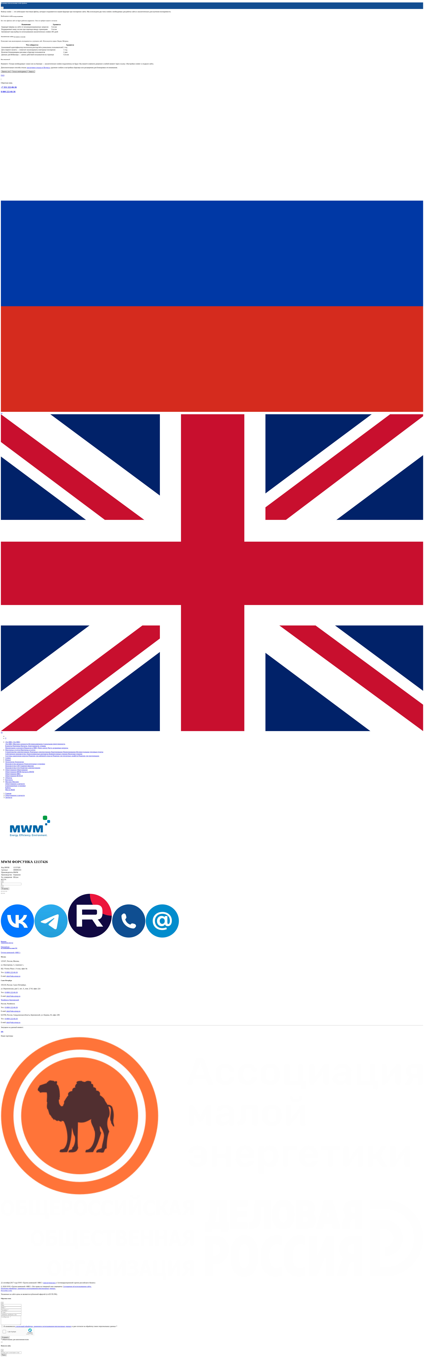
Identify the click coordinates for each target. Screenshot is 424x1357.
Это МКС (9, 744)
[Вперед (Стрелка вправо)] (4, 893)
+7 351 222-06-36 (9, 87)
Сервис (8, 758)
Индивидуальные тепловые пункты (89, 752)
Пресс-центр (43, 748)
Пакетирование (57, 752)
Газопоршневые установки (15, 786)
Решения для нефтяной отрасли (40, 756)
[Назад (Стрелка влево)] (2, 893)
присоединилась (49, 1283)
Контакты (9, 780)
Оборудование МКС (13, 774)
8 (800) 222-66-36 (11, 972)
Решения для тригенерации (89, 756)
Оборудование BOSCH (14, 776)
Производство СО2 (12, 768)
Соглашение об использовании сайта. (77, 1286)
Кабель (8, 788)
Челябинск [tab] (5, 1000)
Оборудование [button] (11, 770)
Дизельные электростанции (40, 752)
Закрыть (31, 71)
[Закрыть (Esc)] (2, 891)
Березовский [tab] (14, 1000)
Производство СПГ (12, 766)
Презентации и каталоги (14, 748)
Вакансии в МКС (31, 748)
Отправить (5, 1337)
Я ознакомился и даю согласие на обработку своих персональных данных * (60, 1326)
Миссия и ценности (20, 744)
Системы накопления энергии (16, 756)
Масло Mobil (10, 790)
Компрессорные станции (58, 754)
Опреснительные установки (34, 764)
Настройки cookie (6, 1290)
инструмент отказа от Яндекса (38, 67)
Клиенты (9, 746)
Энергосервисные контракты (37, 754)
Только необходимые (19, 71)
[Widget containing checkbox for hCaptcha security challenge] (17, 1331)
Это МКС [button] (9, 742)
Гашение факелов (27, 766)
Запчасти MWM (28, 772)
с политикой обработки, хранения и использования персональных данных (43, 1326)
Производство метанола (14, 764)
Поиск (4, 1355)
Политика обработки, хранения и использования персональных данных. (28, 1288)
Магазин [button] (8, 782)
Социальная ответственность (54, 744)
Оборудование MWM (13, 772)
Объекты (8, 778)
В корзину (5, 888)
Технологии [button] (10, 762)
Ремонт (8, 760)
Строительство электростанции (17, 752)
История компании (35, 744)
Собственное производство (15, 754)
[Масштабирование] (6, 891)
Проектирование (69, 752)
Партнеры (17, 746)
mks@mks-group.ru (13, 976)
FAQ (2, 75)
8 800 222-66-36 (8, 91)
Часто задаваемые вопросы (58, 748)
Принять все (6, 71)
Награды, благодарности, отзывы (33, 746)
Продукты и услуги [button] (13, 750)
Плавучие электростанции (30, 768)
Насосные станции (75, 754)
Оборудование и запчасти (15, 784)
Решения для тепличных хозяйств (66, 756)
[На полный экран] (4, 891)
